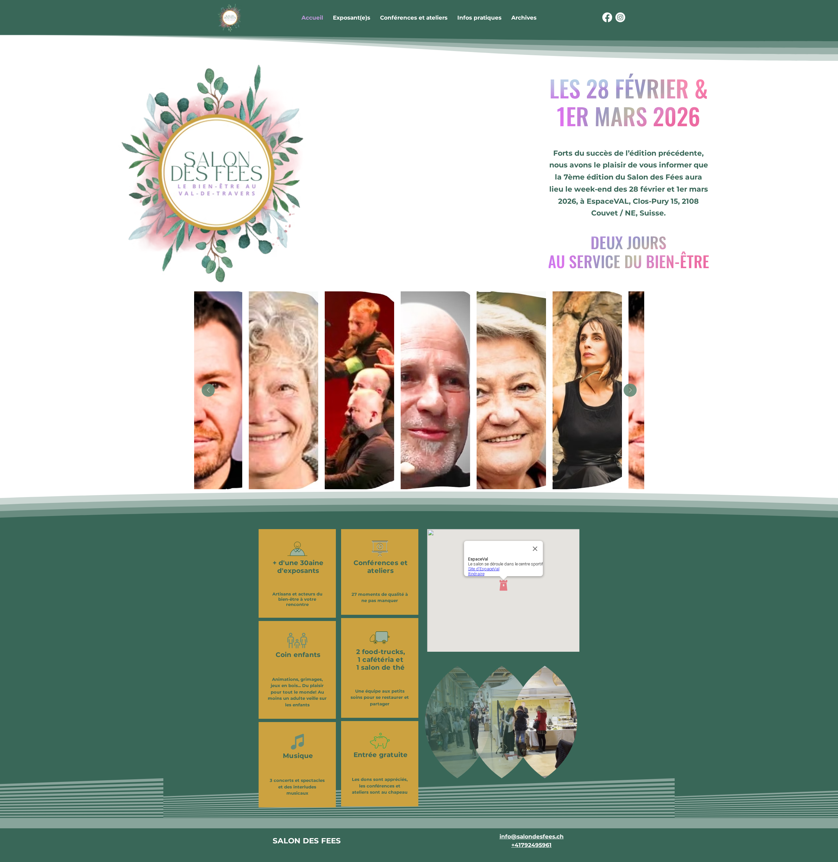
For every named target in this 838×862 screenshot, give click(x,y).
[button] (523, 18)
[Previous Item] (208, 390)
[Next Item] (630, 390)
